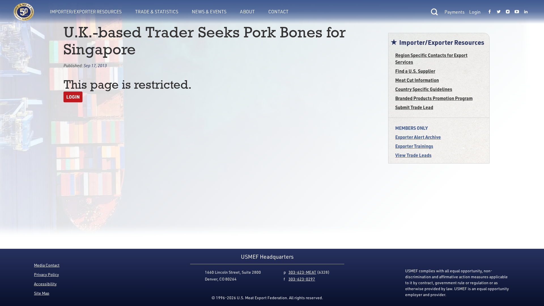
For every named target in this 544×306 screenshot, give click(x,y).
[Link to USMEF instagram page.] (507, 11)
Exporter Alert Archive (418, 137)
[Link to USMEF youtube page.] (517, 11)
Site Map (41, 293)
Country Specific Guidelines (423, 89)
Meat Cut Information (417, 80)
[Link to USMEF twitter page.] (498, 11)
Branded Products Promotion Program (434, 98)
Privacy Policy (46, 274)
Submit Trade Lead (414, 107)
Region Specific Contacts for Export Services (431, 58)
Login (475, 11)
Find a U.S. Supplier (415, 71)
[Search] (434, 12)
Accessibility (45, 283)
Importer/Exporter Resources (86, 11)
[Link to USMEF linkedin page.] (526, 11)
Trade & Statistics (156, 11)
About (247, 11)
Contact (278, 11)
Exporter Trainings (414, 146)
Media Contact (47, 265)
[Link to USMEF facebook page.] (489, 11)
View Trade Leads (413, 155)
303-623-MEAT (302, 272)
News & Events (209, 11)
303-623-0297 (301, 279)
